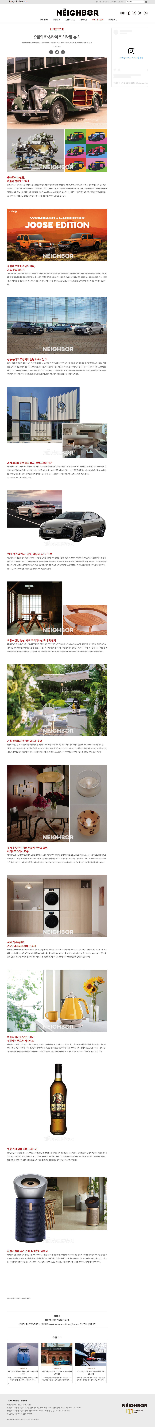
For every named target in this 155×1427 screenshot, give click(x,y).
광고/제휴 (106, 2)
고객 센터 (113, 2)
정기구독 (98, 2)
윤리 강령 (24, 1401)
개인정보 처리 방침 (13, 1401)
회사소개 (121, 2)
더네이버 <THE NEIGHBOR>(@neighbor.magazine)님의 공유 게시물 (131, 83)
